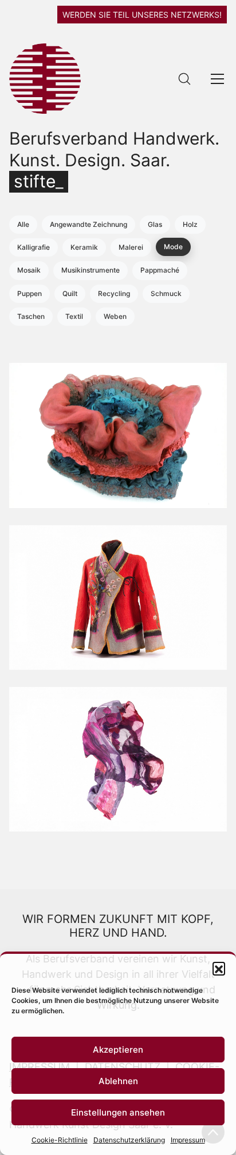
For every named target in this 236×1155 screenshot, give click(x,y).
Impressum (188, 1140)
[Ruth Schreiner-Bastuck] (118, 597)
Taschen (31, 316)
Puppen (29, 293)
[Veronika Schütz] (118, 435)
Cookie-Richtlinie (60, 1140)
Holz (190, 224)
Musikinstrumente (90, 270)
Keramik (84, 247)
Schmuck (166, 293)
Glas (155, 224)
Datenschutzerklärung (129, 1140)
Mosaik (29, 270)
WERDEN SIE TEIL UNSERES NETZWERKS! (142, 14)
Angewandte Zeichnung (88, 224)
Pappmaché (159, 270)
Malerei (131, 247)
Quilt (69, 293)
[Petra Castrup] (118, 759)
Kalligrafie (33, 247)
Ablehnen (118, 1081)
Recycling (114, 293)
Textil (74, 316)
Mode (173, 246)
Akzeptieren (118, 1049)
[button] (219, 968)
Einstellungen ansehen (118, 1112)
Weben (115, 316)
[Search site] (184, 79)
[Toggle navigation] (217, 79)
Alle (23, 224)
